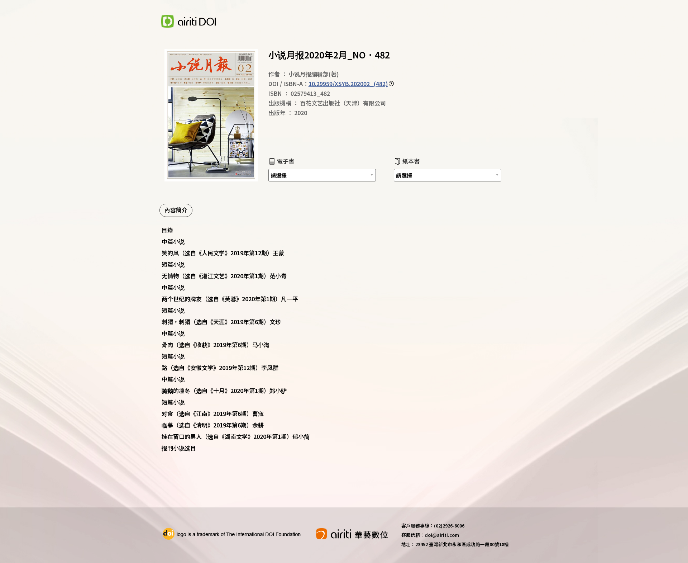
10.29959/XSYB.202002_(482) (348, 83)
